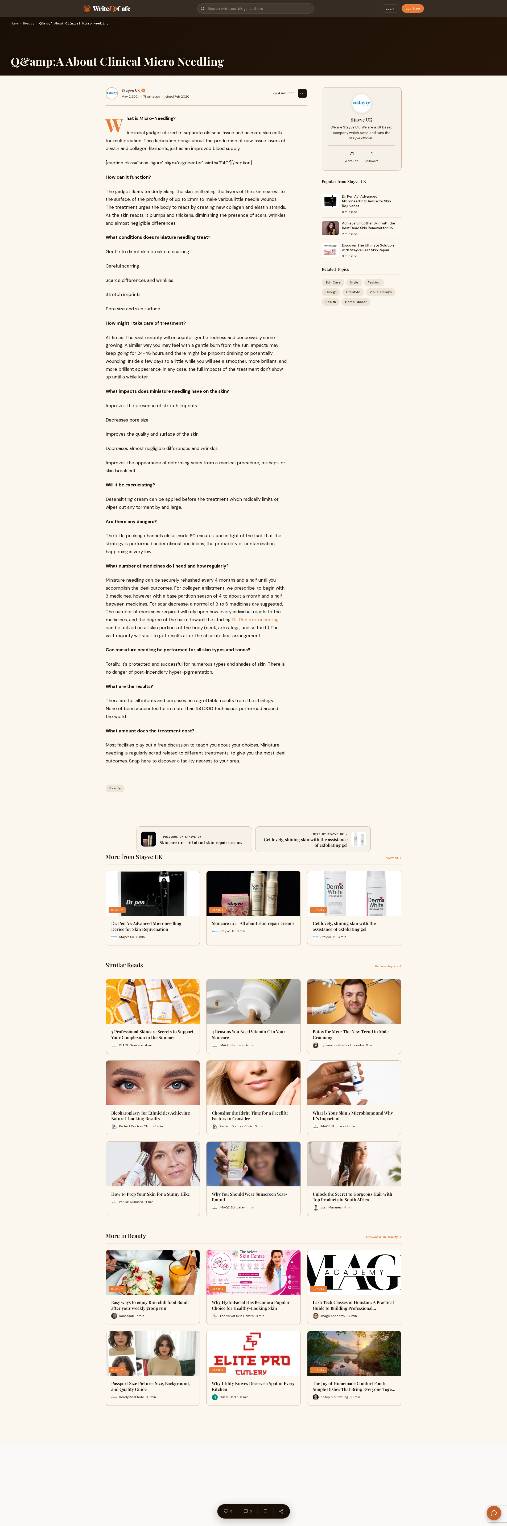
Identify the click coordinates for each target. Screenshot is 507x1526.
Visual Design (381, 292)
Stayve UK (131, 90)
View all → (394, 858)
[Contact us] (494, 1513)
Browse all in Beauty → (384, 1237)
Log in (390, 8)
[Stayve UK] (112, 93)
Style (354, 282)
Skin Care (333, 282)
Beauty (28, 24)
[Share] (281, 1511)
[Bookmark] (265, 1511)
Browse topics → (388, 966)
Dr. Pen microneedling (255, 620)
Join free (413, 8)
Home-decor (356, 302)
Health (330, 302)
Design (331, 292)
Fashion (374, 282)
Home (14, 24)
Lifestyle (353, 292)
